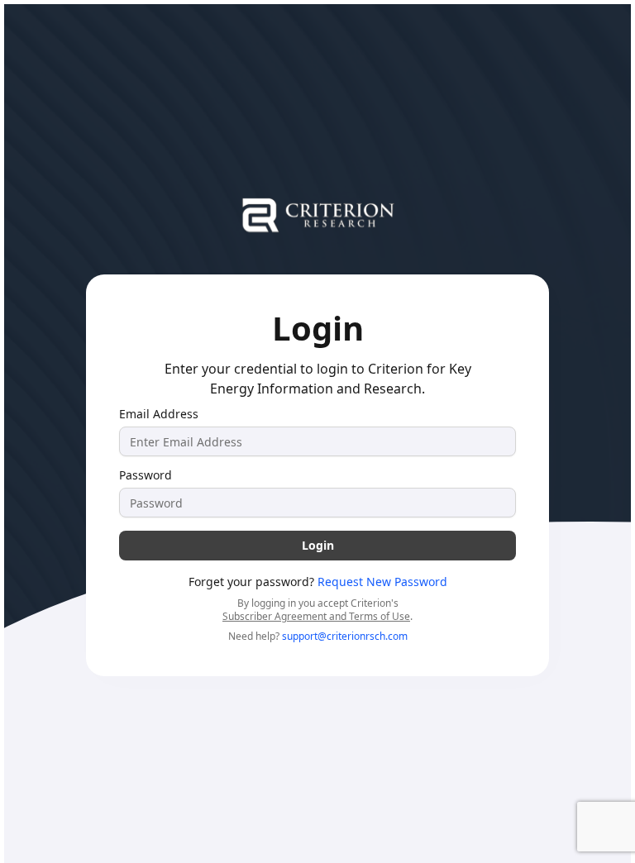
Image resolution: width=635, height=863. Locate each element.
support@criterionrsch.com (345, 636)
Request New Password (382, 581)
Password (145, 475)
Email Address (158, 414)
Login (318, 545)
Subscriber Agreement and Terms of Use (316, 616)
